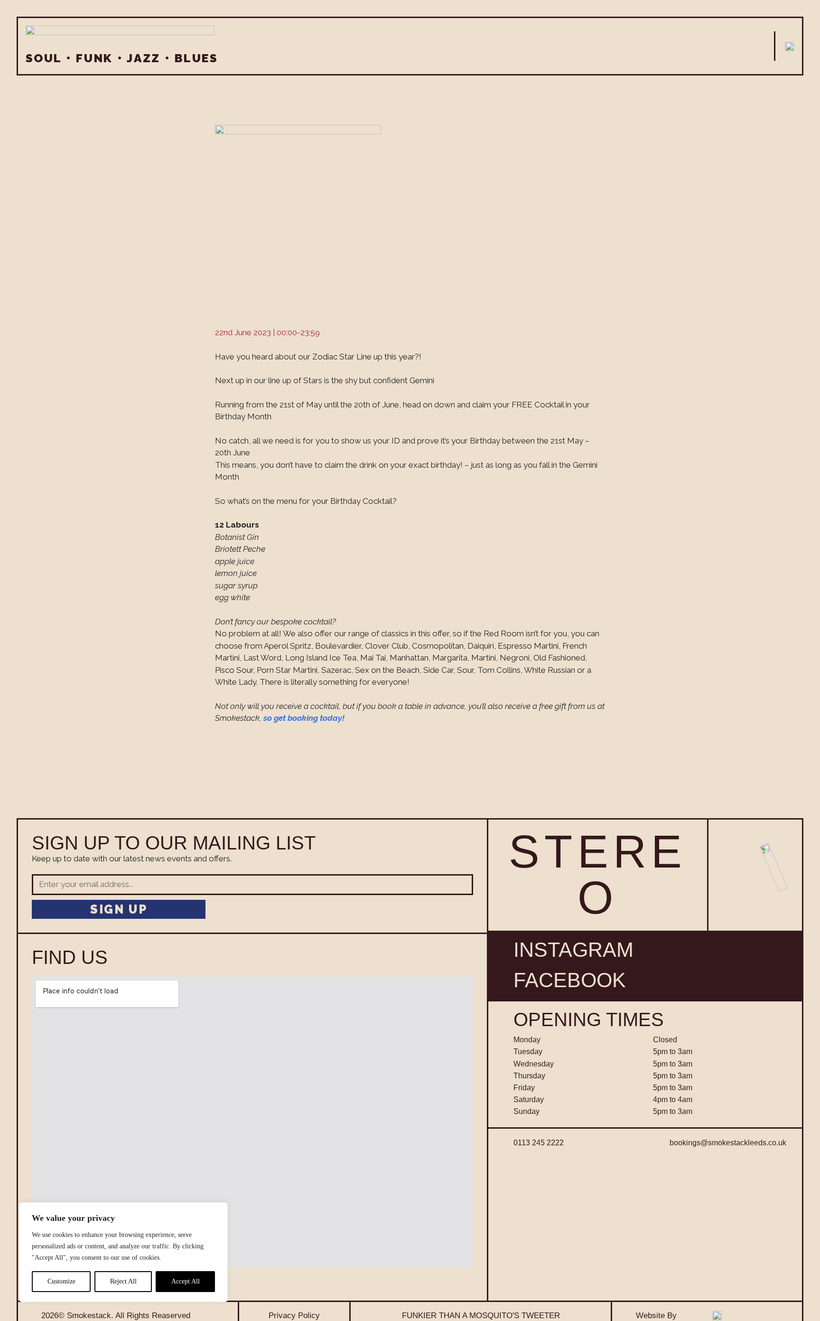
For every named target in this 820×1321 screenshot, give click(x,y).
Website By (656, 1315)
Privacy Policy (294, 1315)
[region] (123, 1252)
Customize (61, 1281)
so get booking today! (304, 718)
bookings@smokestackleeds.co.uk (728, 1143)
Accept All (185, 1281)
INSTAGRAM (573, 949)
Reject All (123, 1281)
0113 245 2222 (538, 1143)
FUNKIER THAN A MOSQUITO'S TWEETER (481, 1315)
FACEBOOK (569, 980)
